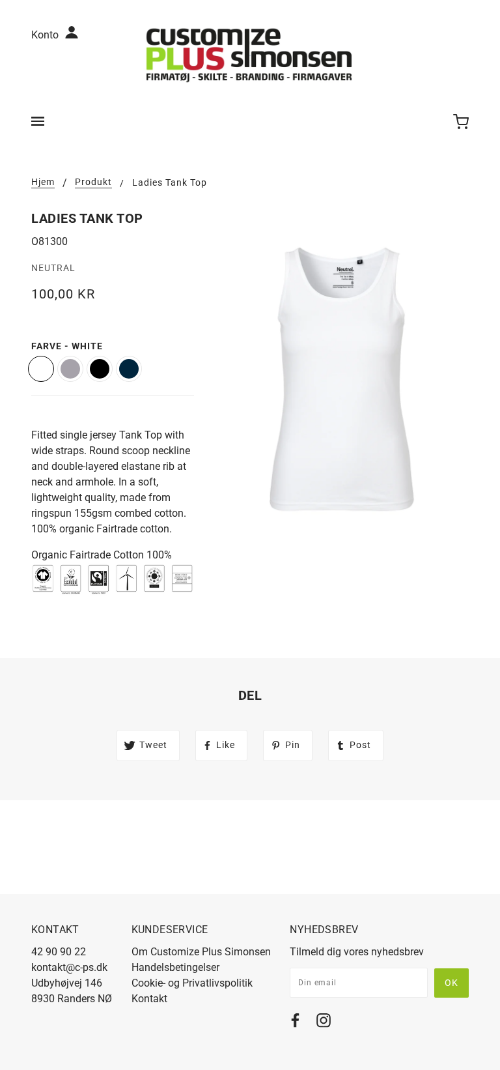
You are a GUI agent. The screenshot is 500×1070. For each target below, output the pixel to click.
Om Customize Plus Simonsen (201, 952)
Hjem (43, 182)
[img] (295, 1022)
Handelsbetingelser (175, 967)
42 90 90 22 (58, 952)
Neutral (53, 268)
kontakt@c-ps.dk (69, 967)
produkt (93, 182)
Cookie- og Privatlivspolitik (192, 983)
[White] (41, 369)
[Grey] (70, 369)
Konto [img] (46, 35)
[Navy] (129, 369)
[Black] (99, 369)
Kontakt (149, 998)
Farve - (67, 346)
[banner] (250, 54)
